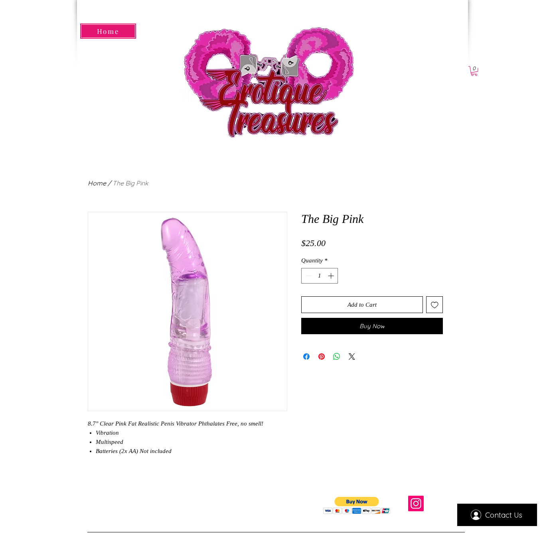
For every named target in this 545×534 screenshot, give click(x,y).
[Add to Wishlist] (434, 304)
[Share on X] (352, 356)
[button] (474, 71)
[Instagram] (416, 503)
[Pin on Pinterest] (321, 356)
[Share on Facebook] (306, 356)
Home (97, 183)
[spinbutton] (319, 275)
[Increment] (331, 275)
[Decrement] (307, 275)
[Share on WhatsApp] (337, 356)
